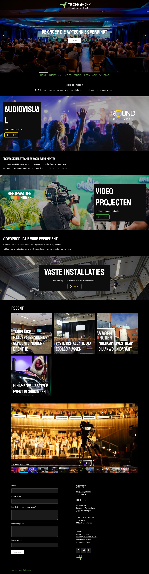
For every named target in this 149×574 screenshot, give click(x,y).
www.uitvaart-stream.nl (85, 539)
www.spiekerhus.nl (83, 542)
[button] (135, 405)
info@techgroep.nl (83, 492)
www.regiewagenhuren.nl (86, 537)
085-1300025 (81, 494)
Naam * (14, 486)
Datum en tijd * (17, 540)
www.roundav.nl (82, 534)
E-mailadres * (16, 496)
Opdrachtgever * (18, 524)
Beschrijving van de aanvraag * (23, 507)
